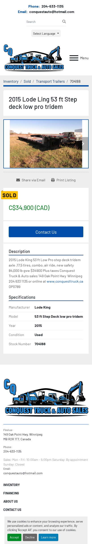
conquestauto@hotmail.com (51, 11)
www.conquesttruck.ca (65, 281)
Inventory (11, 485)
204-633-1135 (52, 6)
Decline (30, 537)
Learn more (48, 537)
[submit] (64, 21)
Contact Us (46, 232)
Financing (11, 493)
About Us (10, 501)
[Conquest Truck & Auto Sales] (46, 397)
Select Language (44, 33)
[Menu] (73, 58)
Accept (14, 537)
